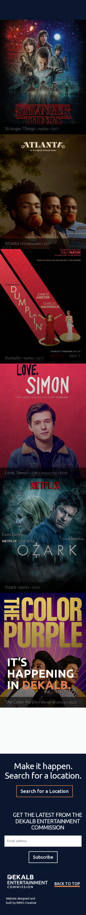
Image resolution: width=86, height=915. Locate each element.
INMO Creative (26, 902)
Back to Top (67, 883)
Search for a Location (45, 791)
